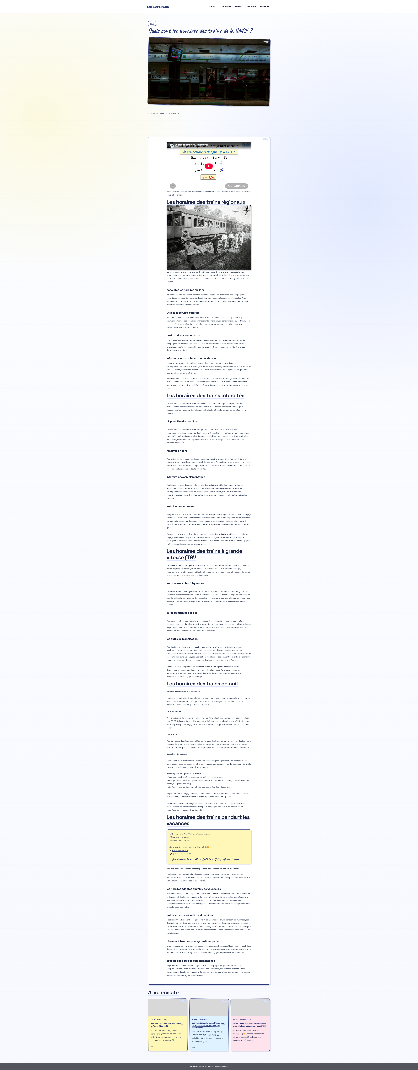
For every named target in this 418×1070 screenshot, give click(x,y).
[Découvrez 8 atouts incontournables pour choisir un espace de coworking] (250, 1007)
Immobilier (264, 6)
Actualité (213, 6)
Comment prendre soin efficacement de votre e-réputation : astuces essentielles (208, 1025)
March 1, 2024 (230, 859)
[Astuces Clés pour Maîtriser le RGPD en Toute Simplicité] (167, 1007)
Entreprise (226, 6)
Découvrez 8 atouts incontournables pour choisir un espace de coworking (249, 1024)
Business (239, 6)
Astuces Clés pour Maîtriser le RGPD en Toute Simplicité (167, 1024)
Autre (152, 23)
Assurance (251, 6)
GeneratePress (222, 1067)
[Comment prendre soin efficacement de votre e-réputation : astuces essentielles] (209, 1007)
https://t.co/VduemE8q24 (180, 850)
